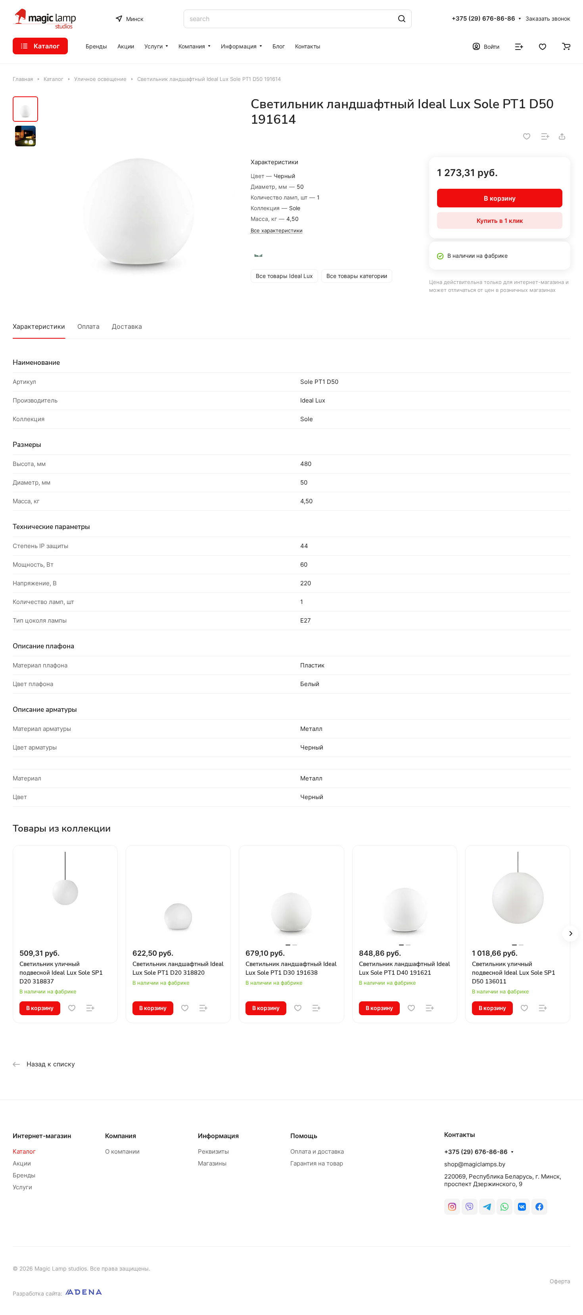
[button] (570, 933)
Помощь (303, 1136)
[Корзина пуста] (566, 46)
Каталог (24, 1151)
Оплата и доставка (317, 1151)
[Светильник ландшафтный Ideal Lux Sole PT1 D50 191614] (138, 192)
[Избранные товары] (542, 46)
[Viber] (470, 1207)
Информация (218, 1136)
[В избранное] (526, 136)
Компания (120, 1136)
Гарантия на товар (316, 1163)
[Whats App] (504, 1207)
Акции (22, 1163)
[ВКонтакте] (522, 1207)
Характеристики (39, 326)
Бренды (24, 1175)
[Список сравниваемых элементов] (519, 46)
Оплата (88, 326)
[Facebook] (539, 1207)
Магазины (212, 1163)
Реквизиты (213, 1151)
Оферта (560, 1281)
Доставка (127, 326)
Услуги (22, 1187)
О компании (122, 1151)
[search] (402, 19)
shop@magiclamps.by (474, 1164)
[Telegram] (487, 1207)
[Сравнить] (545, 136)
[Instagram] (452, 1207)
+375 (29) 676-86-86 (483, 18)
